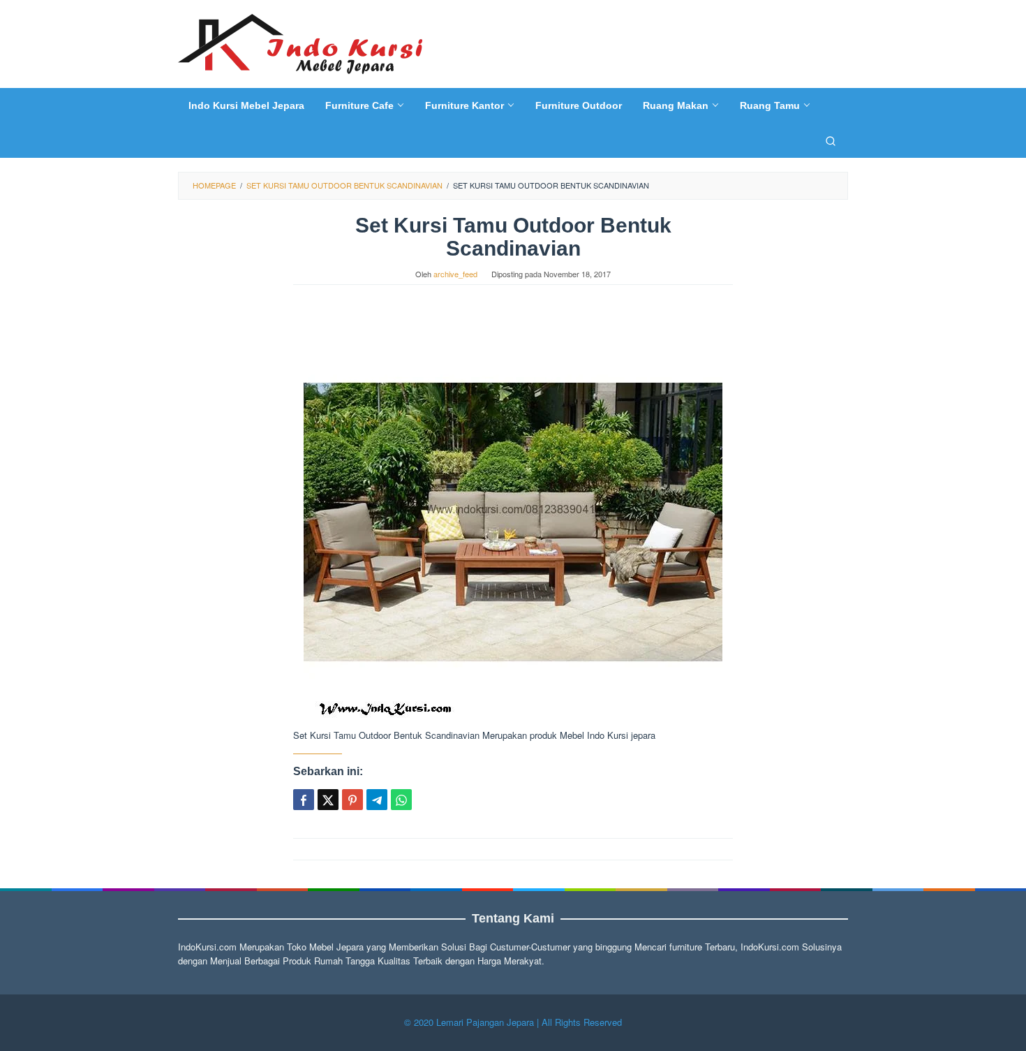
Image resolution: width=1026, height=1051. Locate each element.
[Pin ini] (352, 799)
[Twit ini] (328, 799)
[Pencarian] (830, 140)
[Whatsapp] (401, 799)
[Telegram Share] (376, 799)
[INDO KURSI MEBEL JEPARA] (300, 42)
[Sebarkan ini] (303, 799)
